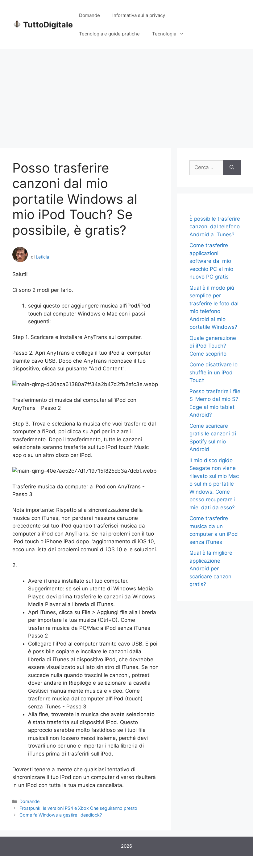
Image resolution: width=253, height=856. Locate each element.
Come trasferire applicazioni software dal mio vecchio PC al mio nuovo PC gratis (211, 261)
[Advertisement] (126, 95)
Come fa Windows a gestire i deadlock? (60, 814)
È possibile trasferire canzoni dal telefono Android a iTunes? (214, 227)
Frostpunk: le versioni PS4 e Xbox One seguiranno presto (78, 808)
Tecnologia (164, 34)
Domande (89, 15)
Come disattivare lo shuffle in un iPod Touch (213, 372)
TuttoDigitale (48, 24)
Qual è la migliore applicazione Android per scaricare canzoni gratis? (211, 568)
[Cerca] (232, 167)
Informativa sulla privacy (138, 15)
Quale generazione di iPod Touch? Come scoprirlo (212, 346)
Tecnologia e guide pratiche (109, 34)
